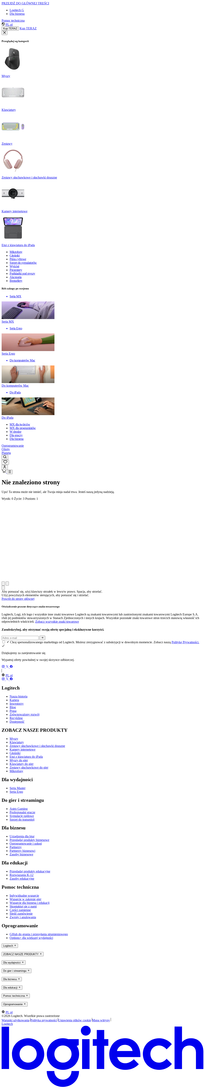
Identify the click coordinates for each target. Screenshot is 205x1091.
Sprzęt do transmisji (22, 819)
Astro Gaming (19, 808)
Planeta (6, 453)
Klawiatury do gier (21, 764)
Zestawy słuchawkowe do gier (29, 767)
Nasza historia (18, 696)
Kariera (14, 700)
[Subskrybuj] (42, 638)
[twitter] (8, 667)
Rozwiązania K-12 (21, 875)
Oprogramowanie (13, 445)
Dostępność (17, 721)
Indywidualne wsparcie (24, 895)
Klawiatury (17, 742)
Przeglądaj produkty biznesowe (29, 840)
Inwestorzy (17, 703)
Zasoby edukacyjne (22, 878)
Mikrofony (16, 771)
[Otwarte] (10, 472)
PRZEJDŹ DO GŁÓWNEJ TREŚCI (25, 3)
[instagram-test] (4, 667)
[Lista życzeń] (5, 462)
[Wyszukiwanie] (5, 457)
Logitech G (17, 10)
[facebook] (11, 667)
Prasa (13, 711)
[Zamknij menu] (4, 33)
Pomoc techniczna (13, 20)
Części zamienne (20, 910)
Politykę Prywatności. (185, 642)
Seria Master (17, 788)
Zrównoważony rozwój (24, 714)
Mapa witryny (101, 1020)
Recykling (16, 718)
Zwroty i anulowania (23, 917)
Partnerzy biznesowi (22, 850)
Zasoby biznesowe (21, 854)
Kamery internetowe (22, 749)
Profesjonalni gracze (22, 812)
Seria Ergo (16, 791)
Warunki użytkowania (15, 1020)
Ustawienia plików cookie (74, 1020)
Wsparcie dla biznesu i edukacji (29, 902)
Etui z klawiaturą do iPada (26, 756)
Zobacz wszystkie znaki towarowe (57, 621)
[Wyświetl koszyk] (4, 472)
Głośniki (15, 753)
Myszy (14, 738)
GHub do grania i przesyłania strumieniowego (39, 934)
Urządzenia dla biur (22, 836)
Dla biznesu (17, 13)
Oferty (6, 449)
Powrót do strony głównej (18, 598)
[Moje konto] (5, 467)
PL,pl (9, 24)
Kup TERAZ (10, 28)
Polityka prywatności (43, 1020)
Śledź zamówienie (21, 913)
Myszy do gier (19, 760)
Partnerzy (16, 847)
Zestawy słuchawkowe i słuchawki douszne (37, 746)
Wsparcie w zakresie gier (25, 899)
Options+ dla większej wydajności (31, 937)
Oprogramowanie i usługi (26, 843)
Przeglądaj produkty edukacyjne (30, 871)
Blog (13, 707)
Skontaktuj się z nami (23, 906)
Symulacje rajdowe (22, 816)
